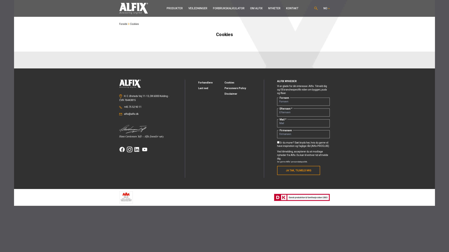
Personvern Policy (235, 88)
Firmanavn (286, 130)
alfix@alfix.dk (131, 114)
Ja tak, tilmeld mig (298, 170)
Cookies (134, 24)
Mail (282, 119)
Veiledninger (197, 8)
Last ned (203, 88)
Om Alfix (256, 8)
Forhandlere (205, 82)
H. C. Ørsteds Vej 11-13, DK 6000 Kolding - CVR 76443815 (144, 98)
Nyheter (274, 8)
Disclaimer (230, 93)
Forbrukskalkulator (228, 8)
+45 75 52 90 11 (132, 107)
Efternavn (285, 108)
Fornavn (284, 97)
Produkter (175, 8)
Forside (123, 24)
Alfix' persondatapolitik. (297, 162)
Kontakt (292, 8)
